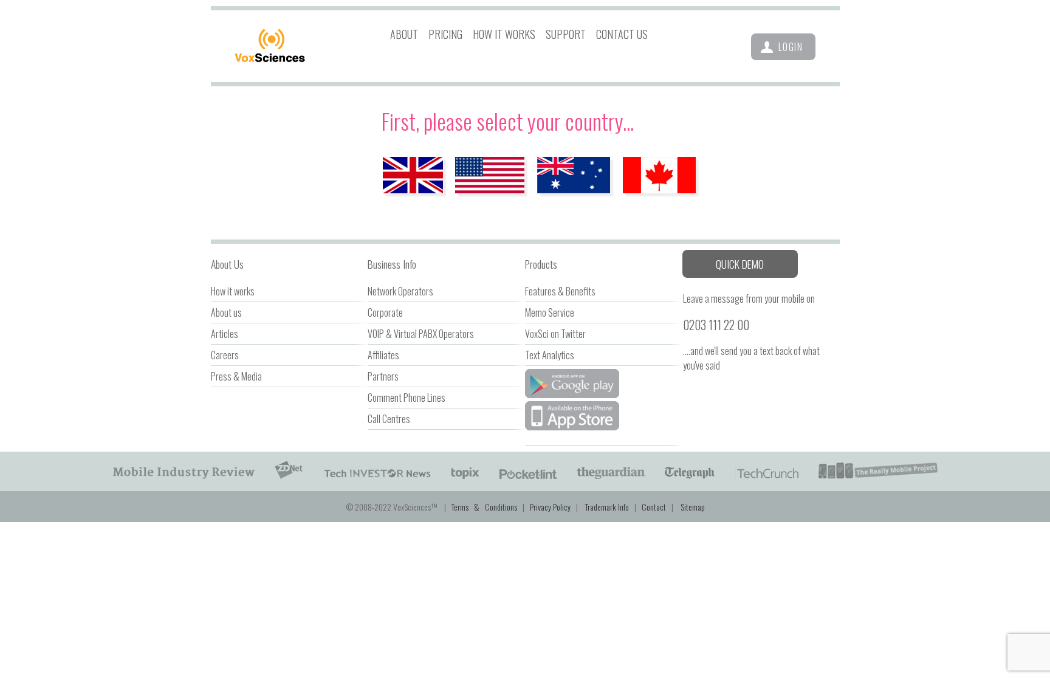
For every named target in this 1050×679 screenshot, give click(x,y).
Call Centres (389, 419)
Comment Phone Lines (406, 397)
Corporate (385, 312)
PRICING (445, 33)
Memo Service (549, 312)
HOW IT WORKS (504, 33)
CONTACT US (622, 33)
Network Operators (400, 291)
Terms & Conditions (484, 506)
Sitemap (693, 506)
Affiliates (383, 355)
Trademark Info (607, 506)
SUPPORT (566, 33)
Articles (224, 333)
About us (226, 312)
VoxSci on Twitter (555, 333)
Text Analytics (549, 355)
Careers (225, 355)
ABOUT (404, 33)
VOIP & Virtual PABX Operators (421, 333)
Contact (654, 506)
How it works (233, 291)
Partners (383, 376)
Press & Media (236, 376)
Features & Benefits (560, 291)
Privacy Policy (550, 506)
